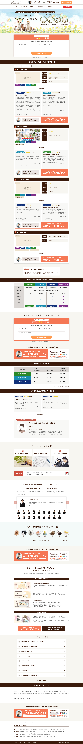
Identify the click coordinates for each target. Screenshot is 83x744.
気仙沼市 (23, 691)
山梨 (63, 731)
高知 (49, 734)
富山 (54, 731)
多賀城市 (39, 691)
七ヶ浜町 (58, 693)
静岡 (21, 731)
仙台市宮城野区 (62, 696)
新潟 (47, 731)
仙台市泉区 (29, 698)
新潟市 (50, 731)
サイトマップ (35, 742)
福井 (60, 731)
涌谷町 (30, 696)
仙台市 (49, 696)
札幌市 (24, 728)
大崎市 (60, 691)
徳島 (40, 734)
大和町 (66, 693)
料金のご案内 (65, 540)
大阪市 (23, 733)
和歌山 (50, 733)
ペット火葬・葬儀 (24, 6)
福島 (41, 728)
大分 (44, 736)
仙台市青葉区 (54, 696)
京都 (30, 733)
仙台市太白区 (23, 698)
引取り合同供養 (22, 374)
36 (58, 184)
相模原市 (35, 729)
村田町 (28, 693)
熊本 (38, 736)
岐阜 (41, 731)
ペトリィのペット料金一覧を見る (61, 386)
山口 (37, 734)
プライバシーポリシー (22, 742)
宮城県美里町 (35, 696)
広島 (27, 734)
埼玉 (49, 729)
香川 (43, 734)
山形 (38, 728)
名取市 (31, 691)
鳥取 (34, 734)
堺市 (27, 733)
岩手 (28, 728)
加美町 (26, 696)
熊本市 (40, 736)
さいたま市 (53, 729)
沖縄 (54, 736)
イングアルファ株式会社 (23, 69)
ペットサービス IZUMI (23, 179)
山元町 (50, 693)
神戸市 (39, 733)
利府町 (62, 693)
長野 (44, 731)
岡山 (21, 734)
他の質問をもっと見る (41, 680)
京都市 (33, 733)
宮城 (31, 728)
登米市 (47, 691)
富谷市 (64, 691)
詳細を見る (41, 88)
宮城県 (30, 722)
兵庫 (37, 733)
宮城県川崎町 (37, 693)
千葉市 (45, 729)
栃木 (60, 729)
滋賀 (43, 733)
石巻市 (15, 691)
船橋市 (42, 729)
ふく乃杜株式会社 (21, 232)
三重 (38, 731)
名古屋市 (34, 731)
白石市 (27, 691)
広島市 (30, 734)
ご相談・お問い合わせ (67, 2)
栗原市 (51, 691)
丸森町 (42, 693)
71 (58, 131)
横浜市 (27, 729)
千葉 (39, 729)
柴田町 (32, 693)
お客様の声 (50, 6)
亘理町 (46, 693)
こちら (44, 31)
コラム (59, 6)
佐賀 (32, 736)
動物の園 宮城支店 (22, 127)
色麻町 (23, 696)
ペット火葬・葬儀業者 (24, 722)
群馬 (57, 729)
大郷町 (15, 696)
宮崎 (47, 736)
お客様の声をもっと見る (41, 414)
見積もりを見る (41, 53)
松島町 (54, 693)
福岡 (21, 736)
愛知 (31, 731)
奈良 (46, 733)
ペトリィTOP (16, 722)
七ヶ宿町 (19, 693)
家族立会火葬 (22, 382)
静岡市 (23, 731)
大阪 (21, 733)
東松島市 (56, 691)
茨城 (63, 729)
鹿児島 (51, 736)
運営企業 (15, 742)
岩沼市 (44, 691)
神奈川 (24, 729)
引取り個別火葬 (22, 378)
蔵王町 (15, 693)
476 (59, 73)
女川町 (41, 696)
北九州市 (24, 736)
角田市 (35, 691)
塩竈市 (19, 691)
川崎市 (31, 729)
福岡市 (28, 736)
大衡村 (19, 696)
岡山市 (23, 734)
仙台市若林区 (16, 698)
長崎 (35, 736)
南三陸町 (45, 696)
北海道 (21, 728)
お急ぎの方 (68, 6)
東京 (21, 729)
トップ (15, 6)
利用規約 (29, 742)
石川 (57, 731)
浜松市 (27, 731)
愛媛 (46, 734)
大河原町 (24, 693)
